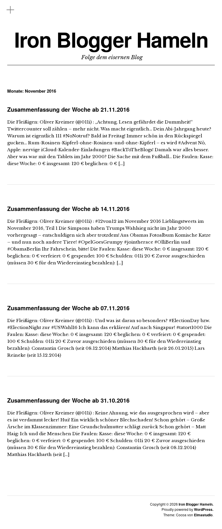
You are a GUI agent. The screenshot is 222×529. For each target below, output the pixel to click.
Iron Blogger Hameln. (196, 504)
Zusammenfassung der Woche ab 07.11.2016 (68, 308)
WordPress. (203, 509)
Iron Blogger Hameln (111, 39)
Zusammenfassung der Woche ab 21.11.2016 (68, 109)
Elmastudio (203, 514)
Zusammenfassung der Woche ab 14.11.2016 (68, 208)
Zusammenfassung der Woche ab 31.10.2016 (68, 400)
